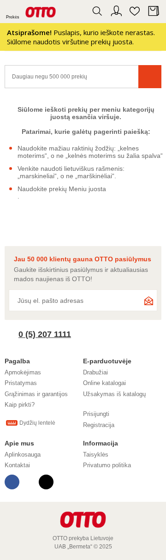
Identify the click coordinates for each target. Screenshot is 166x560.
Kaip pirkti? (20, 404)
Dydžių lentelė (37, 423)
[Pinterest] (29, 482)
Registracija (98, 425)
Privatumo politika (107, 465)
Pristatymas (21, 382)
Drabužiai (95, 372)
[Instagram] (46, 482)
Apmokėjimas (23, 372)
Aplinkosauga (23, 454)
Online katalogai (104, 382)
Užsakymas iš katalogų (114, 394)
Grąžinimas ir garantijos (36, 394)
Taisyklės (95, 454)
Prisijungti (96, 413)
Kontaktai (17, 465)
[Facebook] (12, 482)
